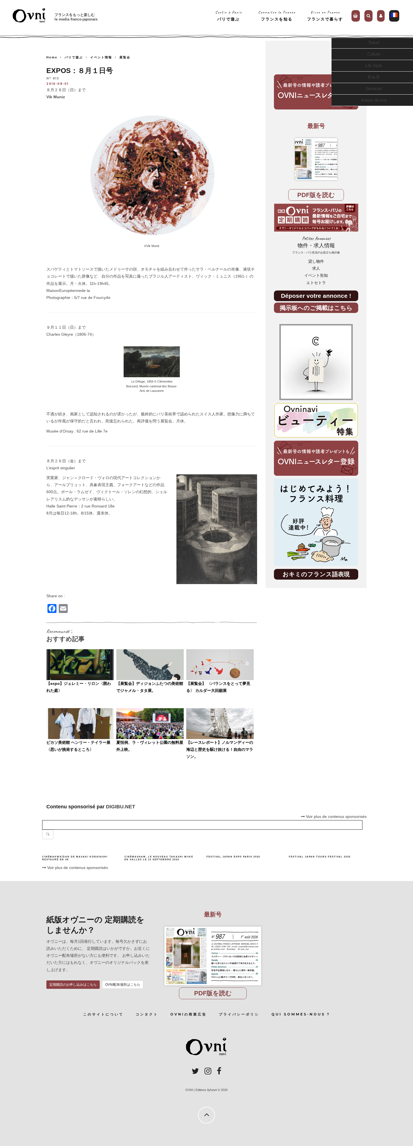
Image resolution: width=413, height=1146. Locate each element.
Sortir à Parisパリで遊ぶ (228, 15)
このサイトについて (103, 1014)
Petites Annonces (316, 244)
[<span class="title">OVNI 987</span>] (316, 159)
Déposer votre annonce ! (316, 295)
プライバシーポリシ (239, 1014)
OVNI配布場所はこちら (122, 985)
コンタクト (147, 1014)
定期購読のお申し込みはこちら (73, 985)
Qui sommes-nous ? (300, 1014)
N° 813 (52, 79)
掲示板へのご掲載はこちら (316, 308)
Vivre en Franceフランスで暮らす (325, 15)
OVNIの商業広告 (188, 1014)
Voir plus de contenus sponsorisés (77, 867)
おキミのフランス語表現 (316, 574)
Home (51, 57)
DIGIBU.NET (120, 806)
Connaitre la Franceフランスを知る (277, 15)
